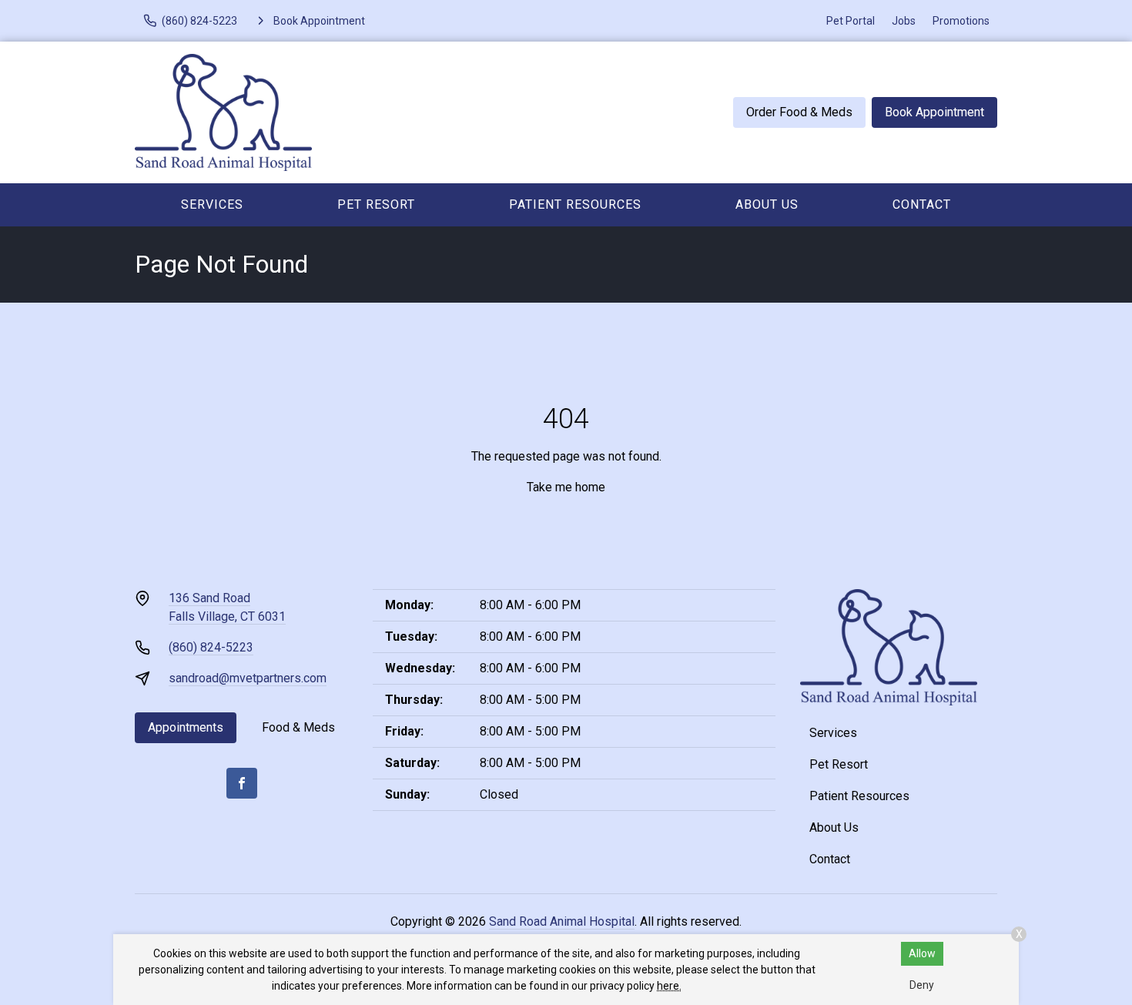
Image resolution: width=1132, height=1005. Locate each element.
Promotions (961, 21)
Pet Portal (850, 21)
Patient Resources (575, 204)
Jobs (904, 21)
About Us (767, 204)
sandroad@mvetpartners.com (248, 678)
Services (212, 204)
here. (669, 986)
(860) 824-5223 (211, 647)
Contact (922, 204)
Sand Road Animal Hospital (562, 921)
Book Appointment (934, 112)
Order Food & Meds (799, 112)
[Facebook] (241, 783)
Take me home (566, 487)
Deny (921, 985)
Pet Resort (376, 204)
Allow (922, 953)
